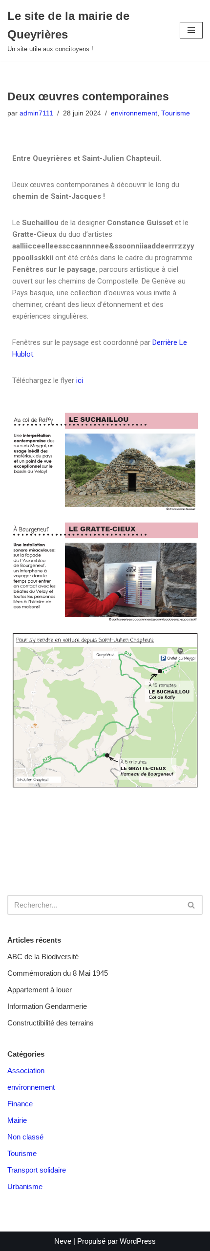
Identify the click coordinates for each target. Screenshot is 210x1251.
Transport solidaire (36, 1170)
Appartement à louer (39, 990)
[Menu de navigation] (191, 30)
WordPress (138, 1241)
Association (25, 1070)
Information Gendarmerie (47, 1006)
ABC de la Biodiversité (43, 956)
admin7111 (36, 113)
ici (79, 380)
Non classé (25, 1137)
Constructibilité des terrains (50, 1023)
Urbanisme (24, 1186)
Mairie (17, 1120)
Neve (62, 1241)
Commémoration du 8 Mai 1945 (57, 973)
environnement (134, 113)
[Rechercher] (192, 905)
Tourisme (175, 113)
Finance (20, 1103)
